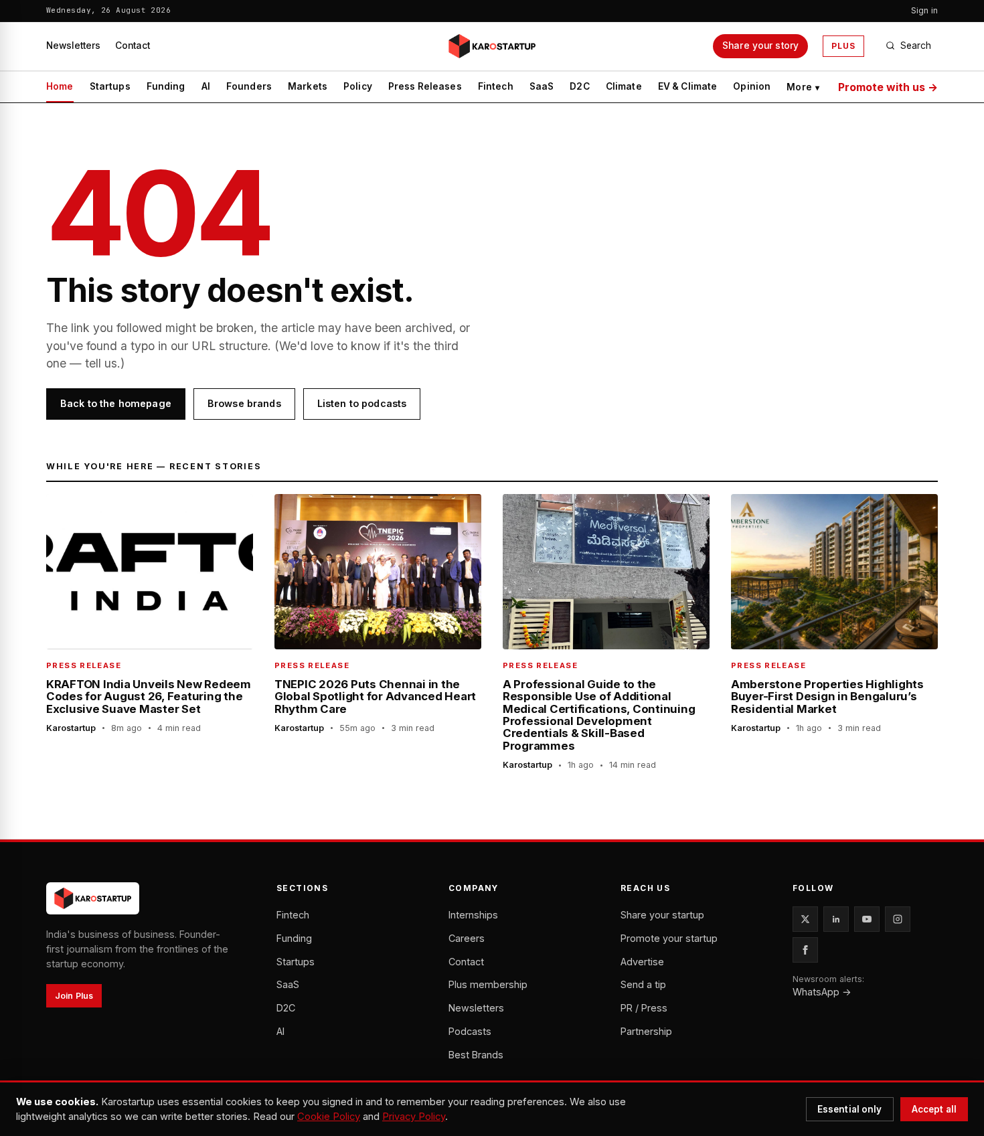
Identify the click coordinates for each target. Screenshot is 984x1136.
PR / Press (644, 1007)
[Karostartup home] (492, 46)
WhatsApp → (822, 991)
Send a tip (643, 984)
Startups (110, 86)
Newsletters (73, 45)
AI (205, 86)
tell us (101, 363)
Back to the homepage (115, 403)
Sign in (924, 10)
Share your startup (662, 914)
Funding (166, 86)
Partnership (646, 1031)
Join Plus (74, 996)
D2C (579, 86)
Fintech (495, 86)
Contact (132, 45)
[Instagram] (897, 919)
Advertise (642, 961)
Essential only (849, 1109)
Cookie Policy (328, 1117)
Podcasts (469, 1031)
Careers (466, 938)
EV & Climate (688, 86)
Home (60, 86)
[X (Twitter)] (805, 919)
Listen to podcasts (362, 403)
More (803, 87)
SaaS (541, 86)
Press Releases (425, 86)
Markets (307, 86)
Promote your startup (669, 938)
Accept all (934, 1109)
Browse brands (244, 403)
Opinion (751, 86)
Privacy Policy (413, 1117)
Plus (843, 46)
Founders (249, 86)
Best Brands (475, 1054)
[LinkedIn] (836, 919)
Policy (357, 86)
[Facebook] (805, 950)
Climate (624, 86)
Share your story (760, 45)
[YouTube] (867, 919)
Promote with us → (888, 87)
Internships (473, 914)
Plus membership (487, 984)
